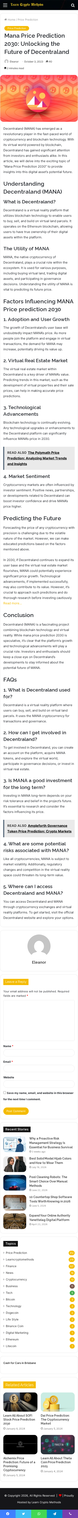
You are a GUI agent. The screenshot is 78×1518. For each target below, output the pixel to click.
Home (11, 19)
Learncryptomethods (20, 1259)
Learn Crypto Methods (46, 1502)
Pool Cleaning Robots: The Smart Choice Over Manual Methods (48, 1181)
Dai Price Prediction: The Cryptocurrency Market (55, 1419)
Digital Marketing (17, 1332)
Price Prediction (28, 19)
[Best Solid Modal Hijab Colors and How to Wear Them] (14, 1164)
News (9, 1272)
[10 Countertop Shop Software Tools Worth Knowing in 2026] (14, 1203)
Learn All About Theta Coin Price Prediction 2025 (56, 1462)
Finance (11, 1266)
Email (8, 1061)
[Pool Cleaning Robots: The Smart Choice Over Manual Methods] (14, 1183)
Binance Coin (15, 1326)
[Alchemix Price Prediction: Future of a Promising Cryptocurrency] (20, 1444)
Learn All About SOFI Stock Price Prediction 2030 (19, 1419)
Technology (13, 1306)
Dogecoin (12, 1312)
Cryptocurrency (16, 1279)
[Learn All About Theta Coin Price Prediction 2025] (58, 1444)
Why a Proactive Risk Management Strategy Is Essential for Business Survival (51, 1143)
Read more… (12, 603)
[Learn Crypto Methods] (27, 5)
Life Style (12, 1319)
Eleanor (14, 61)
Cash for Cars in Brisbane (19, 1363)
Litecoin (11, 1346)
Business (12, 1286)
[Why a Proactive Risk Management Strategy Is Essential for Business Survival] (14, 1144)
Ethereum (12, 1339)
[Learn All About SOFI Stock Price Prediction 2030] (20, 1402)
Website (8, 1077)
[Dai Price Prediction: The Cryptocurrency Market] (58, 1402)
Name (8, 1046)
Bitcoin (10, 1299)
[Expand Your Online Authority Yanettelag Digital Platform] (14, 1221)
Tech (9, 1292)
